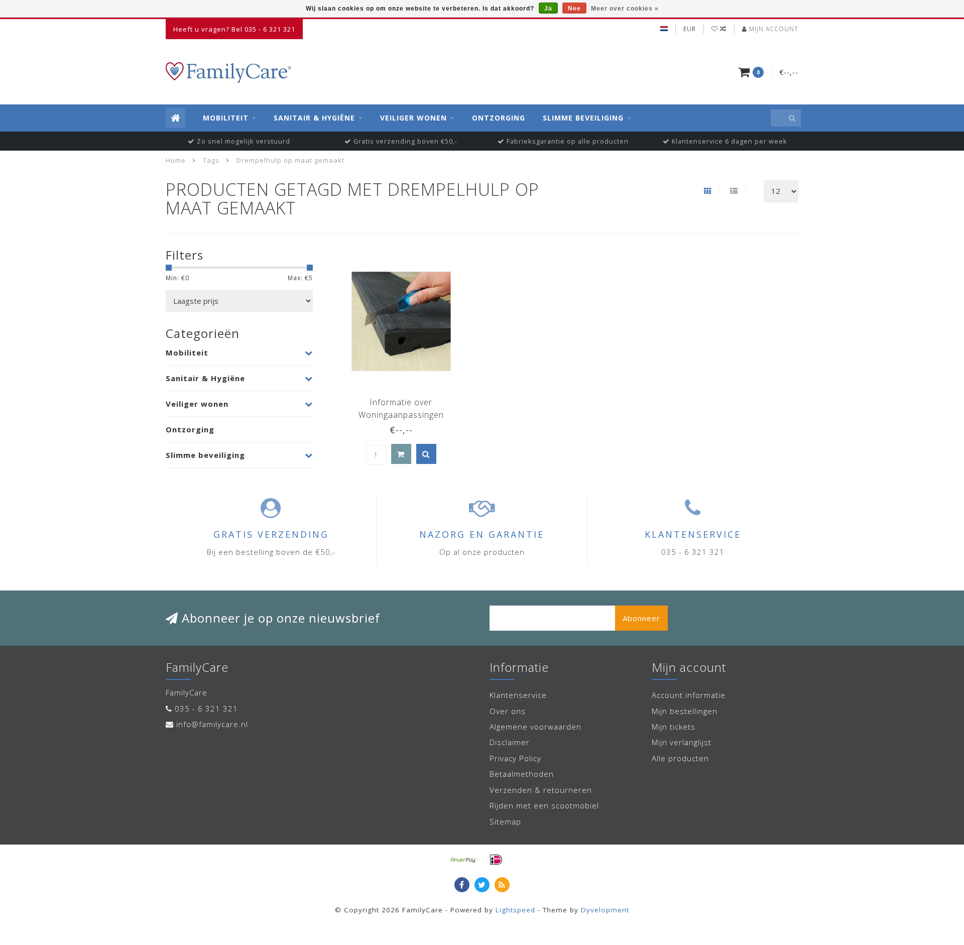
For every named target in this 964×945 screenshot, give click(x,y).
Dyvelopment (605, 909)
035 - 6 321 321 (206, 708)
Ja (548, 8)
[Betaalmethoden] (463, 859)
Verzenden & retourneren (541, 790)
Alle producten (680, 758)
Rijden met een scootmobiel (544, 805)
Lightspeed (515, 909)
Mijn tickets (673, 727)
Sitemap (505, 821)
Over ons (508, 711)
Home (176, 160)
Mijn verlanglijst (681, 742)
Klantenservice (518, 695)
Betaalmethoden (522, 774)
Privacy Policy (515, 758)
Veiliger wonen (413, 118)
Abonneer (641, 618)
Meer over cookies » (625, 8)
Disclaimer (510, 742)
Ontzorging (498, 118)
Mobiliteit (226, 118)
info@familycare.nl (212, 724)
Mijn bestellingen (684, 711)
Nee (574, 8)
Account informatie (689, 695)
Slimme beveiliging (583, 118)
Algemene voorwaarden (535, 727)
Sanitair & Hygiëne (314, 118)
